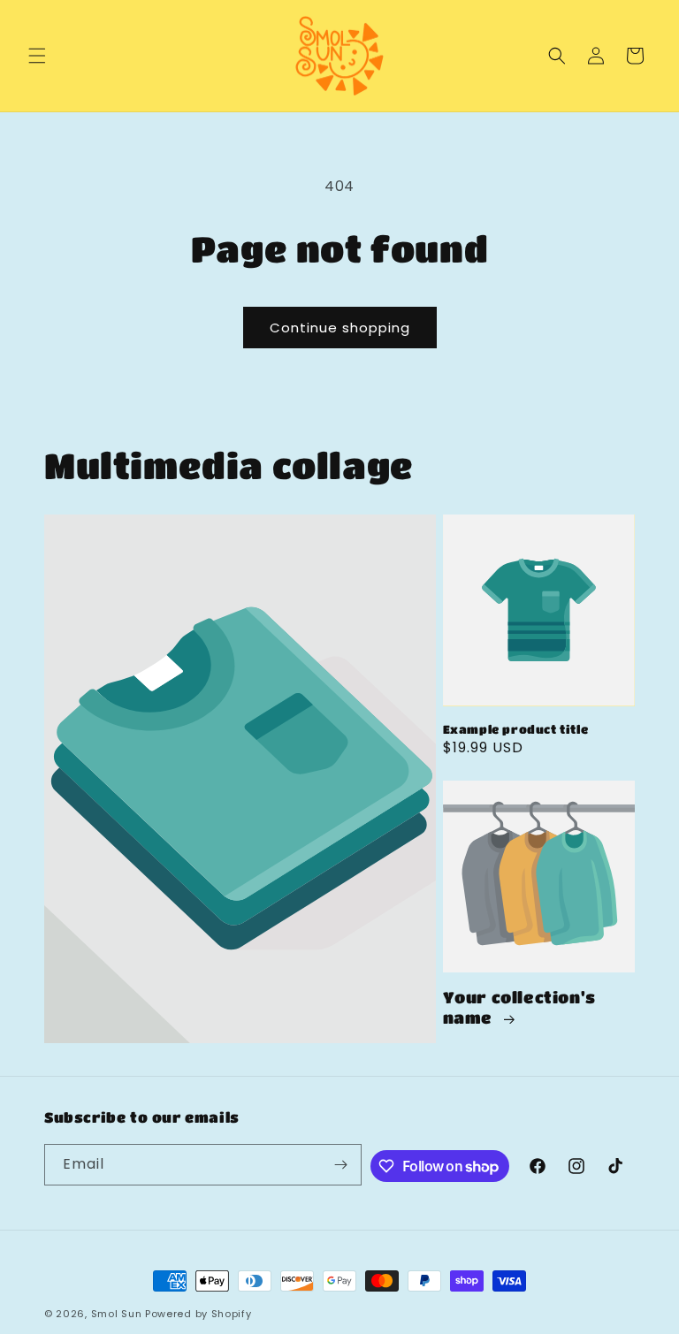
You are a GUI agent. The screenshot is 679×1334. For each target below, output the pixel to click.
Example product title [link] (516, 729)
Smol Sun (116, 1314)
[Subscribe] (341, 1164)
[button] (37, 55)
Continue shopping (340, 327)
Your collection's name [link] (519, 1007)
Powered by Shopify (198, 1314)
